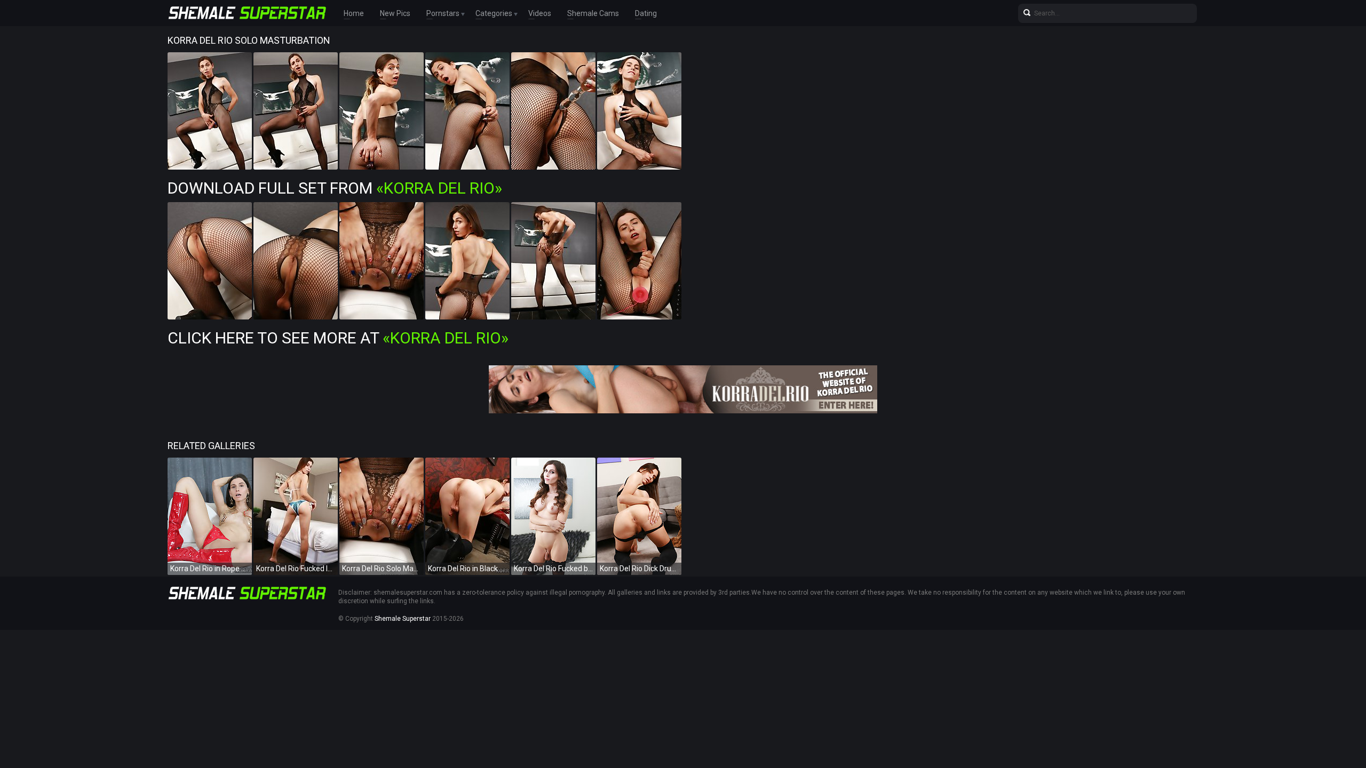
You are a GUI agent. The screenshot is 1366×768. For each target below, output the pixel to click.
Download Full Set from (335, 188)
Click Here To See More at (338, 338)
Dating (646, 13)
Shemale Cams (593, 13)
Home (354, 13)
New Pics (395, 13)
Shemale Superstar (403, 618)
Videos (539, 13)
